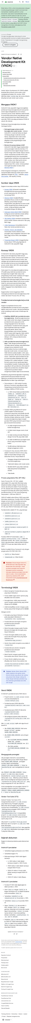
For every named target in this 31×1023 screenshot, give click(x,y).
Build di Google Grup (6, 986)
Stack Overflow (5, 1005)
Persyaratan (4, 957)
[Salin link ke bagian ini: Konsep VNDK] (15, 251)
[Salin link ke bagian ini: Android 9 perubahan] (18, 848)
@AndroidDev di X (6, 976)
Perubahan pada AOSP (8, 27)
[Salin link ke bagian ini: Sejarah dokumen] (18, 838)
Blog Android (4, 979)
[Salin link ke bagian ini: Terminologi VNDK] (19, 588)
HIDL (16, 174)
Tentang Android (5, 1014)
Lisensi (25, 1014)
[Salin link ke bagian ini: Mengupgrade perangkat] (20, 755)
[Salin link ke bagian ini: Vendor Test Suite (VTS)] (19, 797)
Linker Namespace (9, 225)
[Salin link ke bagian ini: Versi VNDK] (13, 690)
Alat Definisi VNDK (9, 218)
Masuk (27, 2)
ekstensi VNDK (8, 167)
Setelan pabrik (4, 965)
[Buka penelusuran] (20, 2)
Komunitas (14, 1014)
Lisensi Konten (18, 941)
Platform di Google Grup (7, 984)
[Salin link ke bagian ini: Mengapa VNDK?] (18, 105)
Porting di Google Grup (7, 989)
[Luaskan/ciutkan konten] (13, 71)
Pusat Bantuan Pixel (6, 998)
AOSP (2, 51)
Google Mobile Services (7, 1003)
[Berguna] (18, 54)
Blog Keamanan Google (7, 981)
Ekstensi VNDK (8, 198)
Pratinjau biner (4, 962)
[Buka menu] (2, 2)
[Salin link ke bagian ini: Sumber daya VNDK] (20, 183)
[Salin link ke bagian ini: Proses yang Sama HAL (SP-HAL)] (26, 478)
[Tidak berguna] (21, 54)
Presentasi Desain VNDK (11, 240)
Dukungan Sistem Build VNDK (12, 212)
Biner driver (4, 967)
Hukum (20, 1014)
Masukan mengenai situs (13, 1016)
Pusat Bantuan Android (7, 995)
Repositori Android (6, 955)
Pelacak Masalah (5, 1008)
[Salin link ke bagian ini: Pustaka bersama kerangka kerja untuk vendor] (8, 302)
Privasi (3, 1016)
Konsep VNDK (8, 189)
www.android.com (6, 1000)
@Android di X (5, 974)
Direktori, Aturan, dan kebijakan (13, 230)
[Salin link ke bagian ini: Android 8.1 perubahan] (19, 882)
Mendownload (5, 960)
